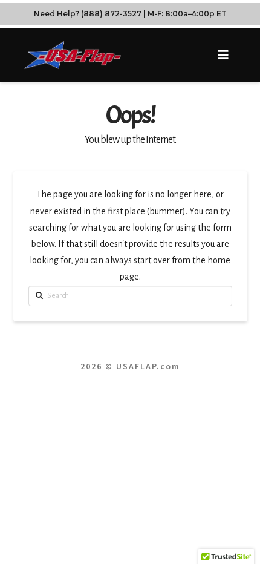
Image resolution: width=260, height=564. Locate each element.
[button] (223, 55)
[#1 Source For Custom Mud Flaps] (72, 55)
